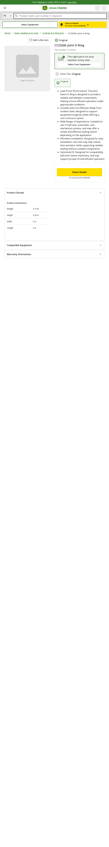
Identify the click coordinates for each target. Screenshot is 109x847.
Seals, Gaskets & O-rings (26, 33)
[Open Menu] (4, 7)
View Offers (72, 2)
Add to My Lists (40, 40)
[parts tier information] (57, 73)
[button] (30, 25)
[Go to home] (54, 8)
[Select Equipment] (61, 58)
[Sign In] (104, 7)
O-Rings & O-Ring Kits (53, 33)
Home (7, 33)
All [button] (4, 15)
